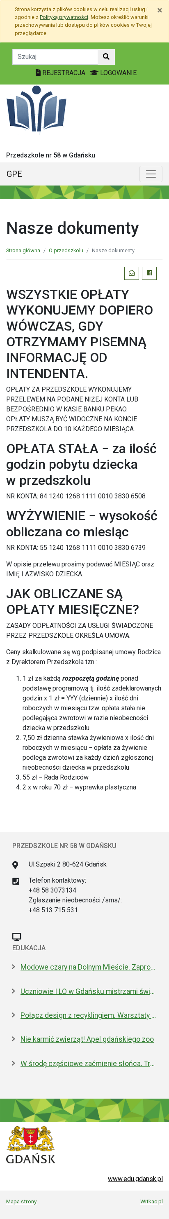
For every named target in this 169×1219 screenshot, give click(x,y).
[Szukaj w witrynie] (106, 57)
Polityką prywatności (64, 17)
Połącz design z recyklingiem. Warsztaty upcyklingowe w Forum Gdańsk (89, 1015)
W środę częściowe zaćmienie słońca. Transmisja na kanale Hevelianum (89, 1063)
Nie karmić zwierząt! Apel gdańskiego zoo (87, 1039)
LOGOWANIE (117, 73)
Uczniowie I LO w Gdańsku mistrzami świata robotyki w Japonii (89, 991)
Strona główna (23, 250)
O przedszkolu (66, 250)
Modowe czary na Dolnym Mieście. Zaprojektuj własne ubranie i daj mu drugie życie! (89, 967)
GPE (14, 174)
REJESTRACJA (64, 73)
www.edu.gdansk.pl (135, 1179)
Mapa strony (21, 1201)
